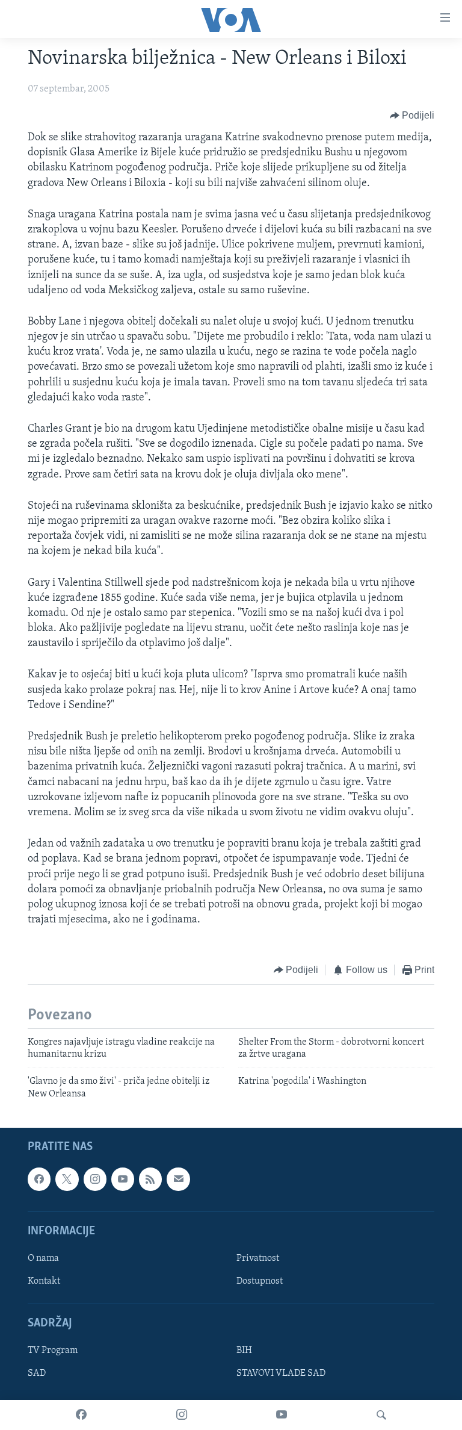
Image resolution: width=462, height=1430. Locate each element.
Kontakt (44, 1281)
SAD (37, 1374)
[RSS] (150, 1179)
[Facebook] (81, 1415)
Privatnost (257, 1258)
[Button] (412, 115)
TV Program (53, 1351)
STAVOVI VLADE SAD (280, 1374)
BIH (244, 1351)
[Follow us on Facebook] (39, 1179)
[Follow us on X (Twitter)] (66, 1179)
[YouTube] (281, 1415)
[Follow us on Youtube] (122, 1179)
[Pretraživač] (381, 1415)
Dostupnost (259, 1281)
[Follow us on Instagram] (95, 1179)
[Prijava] (178, 1179)
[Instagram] (181, 1415)
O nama (43, 1258)
